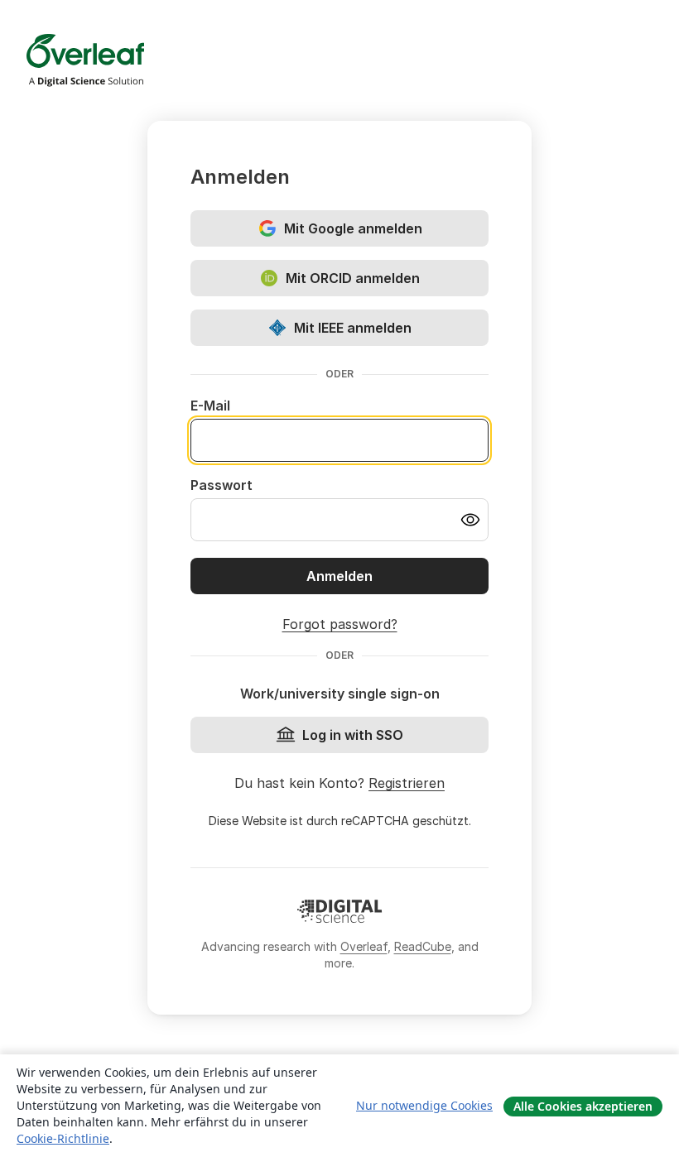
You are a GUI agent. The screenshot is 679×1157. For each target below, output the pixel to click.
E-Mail (210, 405)
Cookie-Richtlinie (63, 1138)
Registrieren (406, 783)
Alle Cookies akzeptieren (583, 1106)
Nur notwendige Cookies (424, 1105)
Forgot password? (339, 624)
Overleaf (364, 946)
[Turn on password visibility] (470, 519)
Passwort (221, 485)
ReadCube (422, 946)
